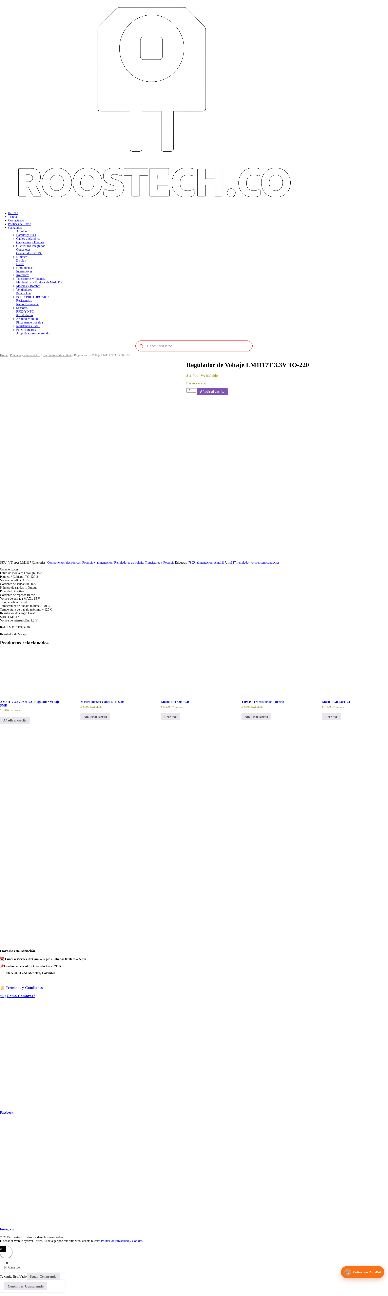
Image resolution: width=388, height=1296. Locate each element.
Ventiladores (24, 289)
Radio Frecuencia (27, 304)
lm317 (232, 562)
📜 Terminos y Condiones (21, 987)
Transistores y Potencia (30, 278)
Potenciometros (26, 329)
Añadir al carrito (212, 391)
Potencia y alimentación (25, 355)
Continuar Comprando (26, 1286)
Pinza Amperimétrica (29, 322)
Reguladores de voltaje (57, 355)
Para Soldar (23, 293)
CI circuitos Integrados (30, 246)
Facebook (6, 1112)
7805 (191, 562)
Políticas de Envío (19, 224)
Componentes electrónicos (64, 562)
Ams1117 (220, 562)
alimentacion (204, 562)
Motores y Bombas (28, 286)
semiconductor (269, 562)
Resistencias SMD (28, 326)
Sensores (21, 308)
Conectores (23, 249)
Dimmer (21, 257)
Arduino (21, 231)
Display (21, 260)
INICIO (13, 213)
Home (4, 355)
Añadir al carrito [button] (14, 720)
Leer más (170, 716)
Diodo (20, 264)
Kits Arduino (24, 315)
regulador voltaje (248, 562)
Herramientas (24, 267)
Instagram (7, 1229)
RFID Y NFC (25, 311)
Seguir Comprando (43, 1276)
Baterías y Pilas (26, 235)
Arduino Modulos (27, 318)
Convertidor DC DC (29, 253)
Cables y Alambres (28, 238)
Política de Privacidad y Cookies (121, 1241)
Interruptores (24, 271)
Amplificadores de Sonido (33, 333)
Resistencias (24, 300)
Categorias (15, 227)
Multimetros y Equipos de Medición (39, 282)
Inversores (22, 275)
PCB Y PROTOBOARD (32, 297)
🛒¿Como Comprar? (17, 996)
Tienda (12, 216)
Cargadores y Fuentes (30, 242)
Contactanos (16, 220)
